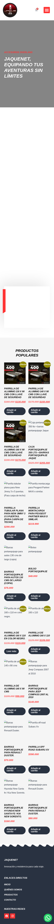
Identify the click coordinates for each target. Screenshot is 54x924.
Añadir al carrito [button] (11, 411)
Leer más (11, 651)
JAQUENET (11, 859)
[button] (47, 10)
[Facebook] (6, 915)
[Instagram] (12, 915)
